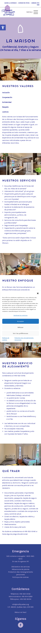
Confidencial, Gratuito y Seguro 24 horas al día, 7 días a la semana (20, 48)
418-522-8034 (25, 599)
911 (28, 561)
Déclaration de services (20, 567)
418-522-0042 (19, 376)
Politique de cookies (5, 339)
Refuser (20, 327)
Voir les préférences (20, 333)
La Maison (20, 40)
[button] (3, 27)
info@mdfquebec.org (20, 604)
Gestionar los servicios (21, 315)
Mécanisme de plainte (20, 569)
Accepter (20, 321)
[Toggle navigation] (35, 12)
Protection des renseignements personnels (24, 339)
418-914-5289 (27, 596)
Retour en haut (20, 612)
